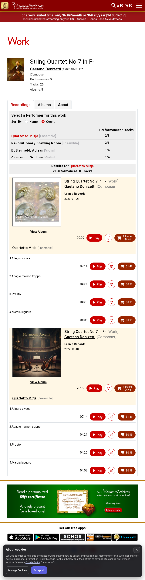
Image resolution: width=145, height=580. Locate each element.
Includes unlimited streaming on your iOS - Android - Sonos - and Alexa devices (72, 19)
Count (50, 121)
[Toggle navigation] (138, 6)
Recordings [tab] (21, 104)
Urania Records (74, 193)
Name (33, 121)
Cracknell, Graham (27, 157)
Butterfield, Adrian (27, 150)
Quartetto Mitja (24, 136)
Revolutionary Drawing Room (36, 143)
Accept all (39, 570)
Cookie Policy (32, 562)
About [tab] (63, 104)
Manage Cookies (17, 570)
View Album (38, 231)
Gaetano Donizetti (45, 69)
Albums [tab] (44, 104)
